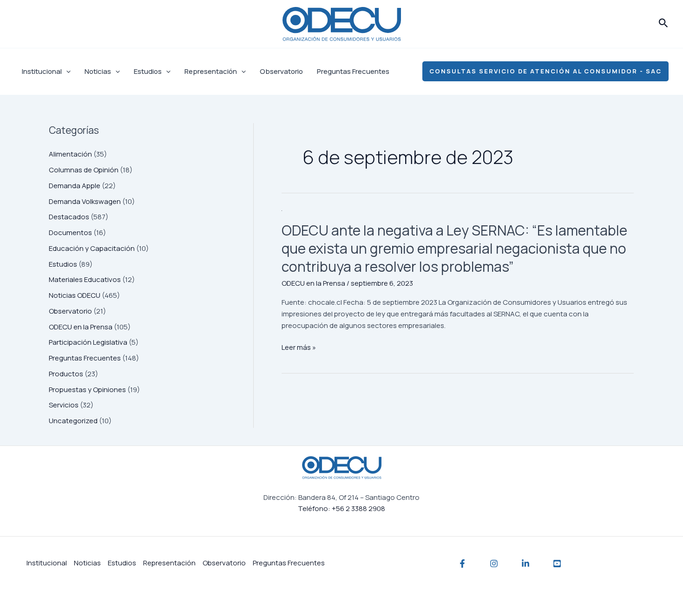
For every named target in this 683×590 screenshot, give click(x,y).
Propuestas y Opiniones (87, 389)
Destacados (69, 217)
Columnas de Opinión (83, 170)
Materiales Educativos (85, 279)
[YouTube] (557, 563)
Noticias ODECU (74, 295)
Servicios (64, 405)
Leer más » (299, 348)
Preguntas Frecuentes (353, 71)
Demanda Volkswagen (85, 201)
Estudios (148, 71)
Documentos (70, 232)
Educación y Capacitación (92, 248)
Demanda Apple (74, 185)
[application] (66, 71)
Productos (66, 374)
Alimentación (70, 154)
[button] (663, 23)
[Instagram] (494, 563)
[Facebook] (462, 563)
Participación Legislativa (88, 342)
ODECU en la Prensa (80, 327)
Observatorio (281, 71)
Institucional (42, 71)
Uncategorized (73, 421)
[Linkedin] (525, 563)
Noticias (98, 71)
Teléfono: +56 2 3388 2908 (341, 508)
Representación (210, 71)
